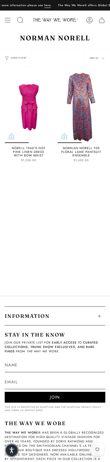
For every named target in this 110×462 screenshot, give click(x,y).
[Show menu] (7, 20)
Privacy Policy (91, 407)
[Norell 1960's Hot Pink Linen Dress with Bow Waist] (29, 107)
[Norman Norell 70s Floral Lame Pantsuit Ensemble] (81, 107)
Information (27, 316)
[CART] (102, 20)
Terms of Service (23, 410)
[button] (12, 450)
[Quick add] (11, 136)
